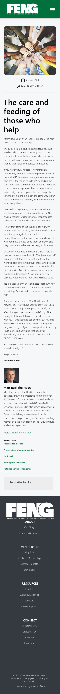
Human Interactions (22, 432)
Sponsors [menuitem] (29, 600)
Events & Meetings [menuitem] (29, 594)
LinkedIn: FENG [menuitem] (29, 625)
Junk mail (8, 456)
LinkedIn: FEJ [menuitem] (29, 631)
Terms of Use (38, 686)
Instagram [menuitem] (29, 643)
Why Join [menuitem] (29, 552)
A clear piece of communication (19, 449)
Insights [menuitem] (29, 588)
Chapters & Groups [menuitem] (29, 532)
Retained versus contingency (17, 468)
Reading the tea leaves (14, 462)
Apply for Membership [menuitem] (29, 558)
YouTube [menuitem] (29, 637)
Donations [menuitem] (29, 569)
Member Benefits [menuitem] (29, 563)
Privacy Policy (23, 686)
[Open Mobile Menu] (52, 9)
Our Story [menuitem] (29, 527)
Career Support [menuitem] (29, 606)
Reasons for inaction (13, 443)
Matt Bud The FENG (32, 86)
